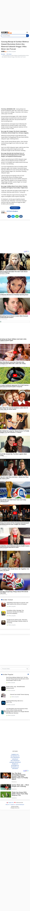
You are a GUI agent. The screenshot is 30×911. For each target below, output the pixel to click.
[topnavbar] (27, 32)
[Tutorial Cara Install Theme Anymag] (3, 696)
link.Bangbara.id (15, 765)
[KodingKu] (6, 32)
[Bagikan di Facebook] (9, 216)
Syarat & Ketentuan (20, 804)
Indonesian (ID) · (19, 802)
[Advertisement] (15, 15)
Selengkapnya (14, 207)
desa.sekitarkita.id (15, 760)
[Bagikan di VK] (21, 216)
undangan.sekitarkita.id (15, 762)
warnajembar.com (15, 756)
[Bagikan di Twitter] (13, 216)
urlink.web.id (15, 768)
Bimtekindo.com (15, 767)
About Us (8, 804)
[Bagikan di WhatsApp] (17, 216)
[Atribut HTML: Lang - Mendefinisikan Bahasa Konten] (3, 688)
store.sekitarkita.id (15, 757)
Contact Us (12, 804)
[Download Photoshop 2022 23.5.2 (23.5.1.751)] (3, 703)
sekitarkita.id (15, 759)
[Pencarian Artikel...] (27, 35)
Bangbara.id (15, 763)
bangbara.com (15, 754)
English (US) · (11, 802)
